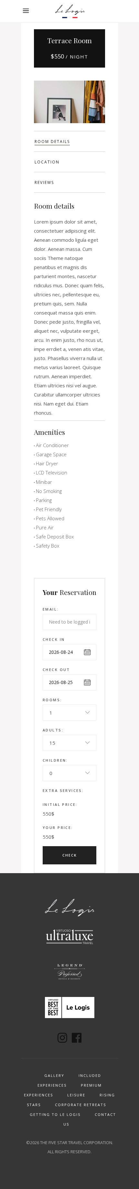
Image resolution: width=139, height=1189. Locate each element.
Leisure (76, 1094)
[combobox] (69, 712)
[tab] (69, 141)
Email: (51, 609)
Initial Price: (60, 804)
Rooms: (52, 699)
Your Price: (58, 827)
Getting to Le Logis (55, 1114)
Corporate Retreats (80, 1104)
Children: (55, 760)
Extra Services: (63, 790)
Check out (56, 669)
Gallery (54, 1075)
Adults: (53, 730)
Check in (54, 639)
